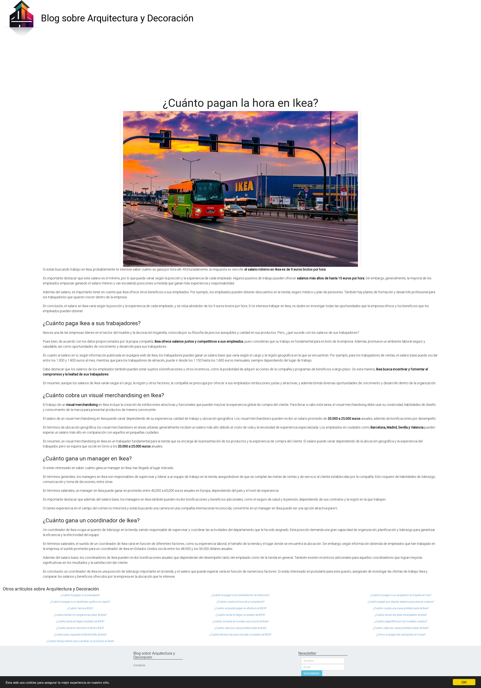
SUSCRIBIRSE (312, 673)
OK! (464, 682)
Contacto (139, 665)
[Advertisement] (240, 65)
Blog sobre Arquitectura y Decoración (117, 18)
